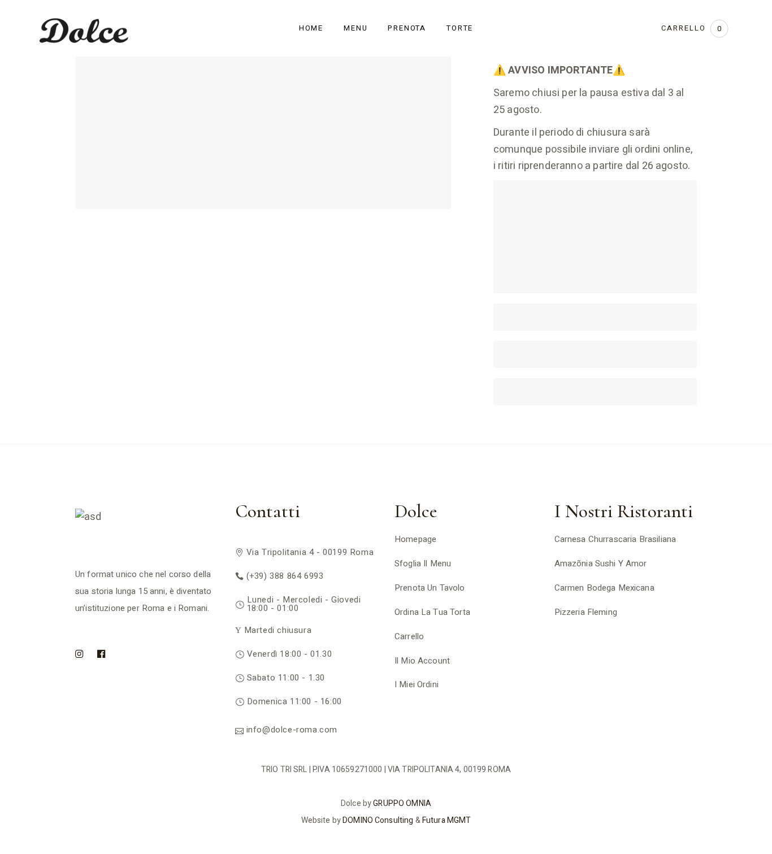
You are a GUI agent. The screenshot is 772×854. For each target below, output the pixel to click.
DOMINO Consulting (377, 820)
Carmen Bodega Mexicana (604, 588)
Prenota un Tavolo (429, 588)
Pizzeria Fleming (585, 612)
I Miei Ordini (416, 684)
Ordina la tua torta (432, 612)
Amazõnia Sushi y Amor (600, 563)
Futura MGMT (446, 820)
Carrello (409, 636)
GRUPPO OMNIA (402, 803)
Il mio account (422, 660)
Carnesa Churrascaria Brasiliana (615, 539)
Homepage (415, 539)
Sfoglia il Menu (422, 563)
